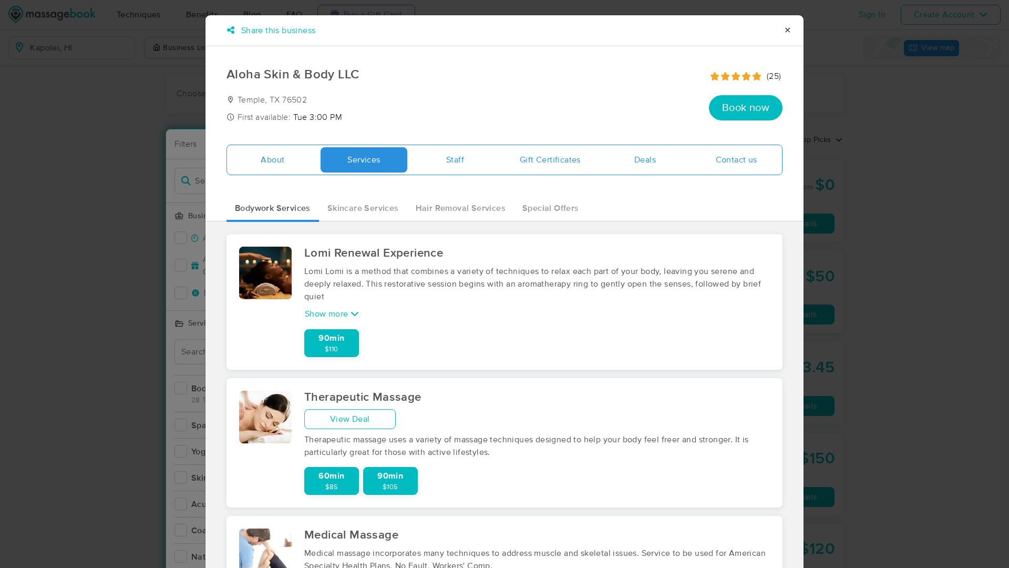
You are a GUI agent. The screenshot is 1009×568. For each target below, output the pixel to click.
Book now (745, 108)
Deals (645, 160)
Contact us (736, 160)
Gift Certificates (550, 160)
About (272, 160)
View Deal (350, 419)
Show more (328, 314)
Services (363, 160)
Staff (455, 160)
